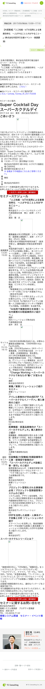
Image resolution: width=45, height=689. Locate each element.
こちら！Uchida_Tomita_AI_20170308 (18, 94)
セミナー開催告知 (37, 50)
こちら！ (23, 86)
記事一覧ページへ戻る (22, 665)
